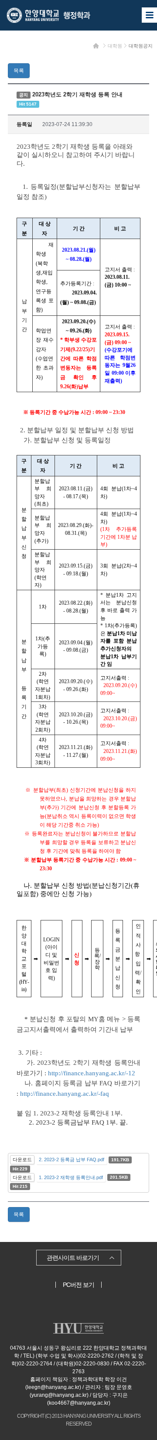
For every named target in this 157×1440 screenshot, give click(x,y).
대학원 (115, 45)
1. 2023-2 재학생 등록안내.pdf (71, 1177)
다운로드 (22, 1159)
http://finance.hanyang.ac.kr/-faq (64, 1093)
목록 (19, 71)
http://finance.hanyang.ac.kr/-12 (91, 1073)
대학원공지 (141, 45)
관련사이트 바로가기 (73, 1257)
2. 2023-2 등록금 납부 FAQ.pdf (71, 1159)
